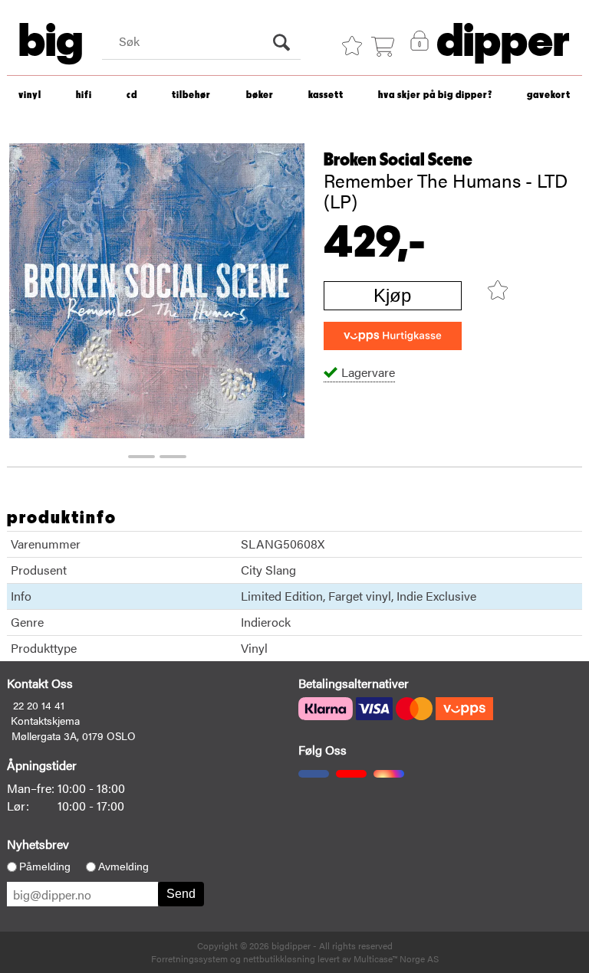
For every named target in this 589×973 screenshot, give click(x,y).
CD (132, 95)
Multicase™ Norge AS (396, 958)
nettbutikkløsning (279, 958)
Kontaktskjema (45, 720)
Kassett (326, 95)
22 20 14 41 (38, 705)
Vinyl (29, 95)
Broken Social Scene (398, 160)
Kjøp (392, 295)
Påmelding (45, 866)
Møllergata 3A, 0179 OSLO (74, 735)
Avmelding (123, 866)
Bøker (260, 95)
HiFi (84, 95)
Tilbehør (191, 95)
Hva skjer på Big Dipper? (435, 95)
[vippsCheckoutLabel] (393, 336)
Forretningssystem (189, 958)
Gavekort (549, 95)
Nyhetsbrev (38, 844)
